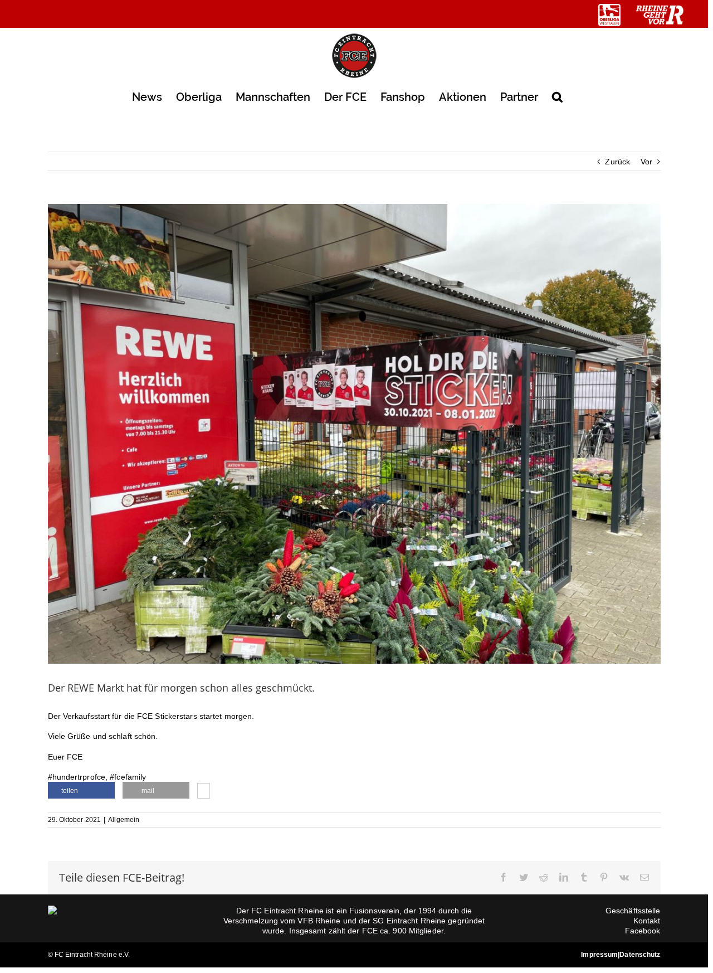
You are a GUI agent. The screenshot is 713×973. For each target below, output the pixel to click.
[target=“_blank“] (609, 15)
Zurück (617, 161)
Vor (646, 161)
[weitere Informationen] (203, 792)
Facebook (643, 930)
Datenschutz (639, 955)
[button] (557, 96)
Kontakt (647, 920)
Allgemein (123, 820)
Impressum (599, 955)
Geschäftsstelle (633, 910)
